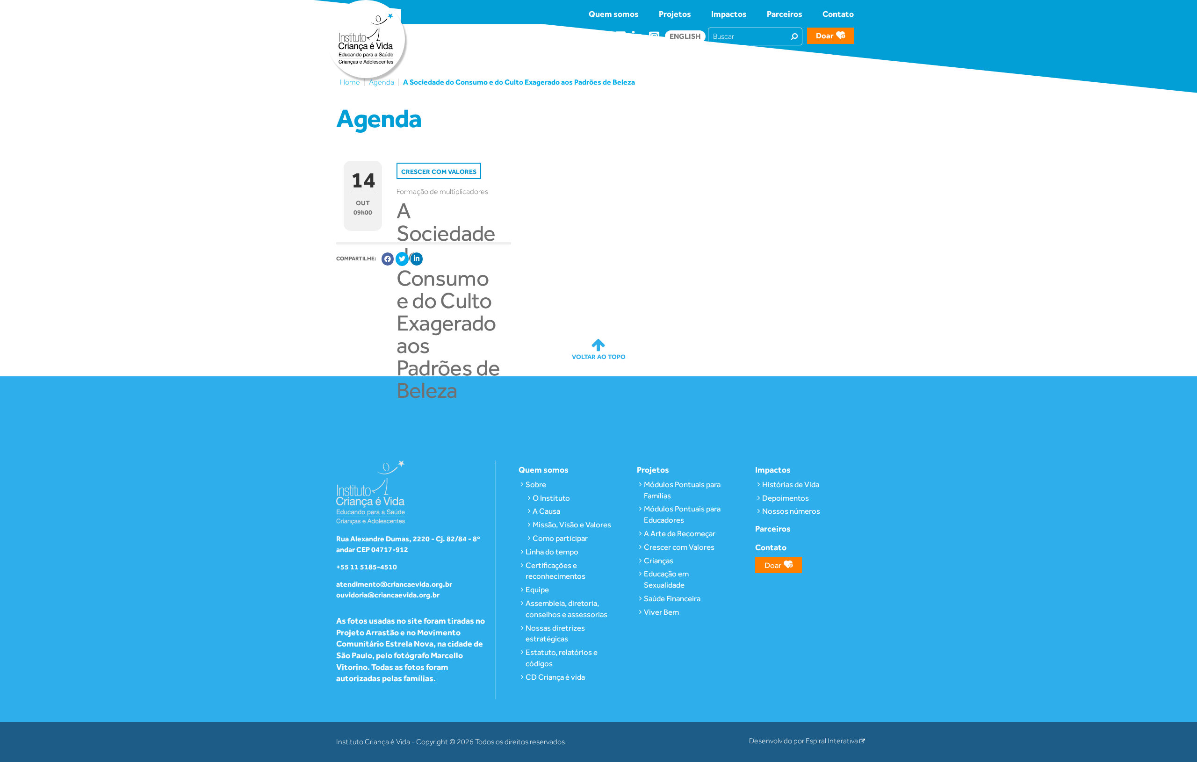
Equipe (537, 589)
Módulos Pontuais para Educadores (682, 514)
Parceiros (784, 14)
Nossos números (791, 511)
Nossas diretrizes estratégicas (555, 633)
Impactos (729, 14)
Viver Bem (661, 612)
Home (350, 82)
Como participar (560, 538)
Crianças (658, 560)
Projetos (675, 14)
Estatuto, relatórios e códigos (562, 657)
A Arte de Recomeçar (679, 533)
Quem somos (614, 14)
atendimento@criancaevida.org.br (394, 584)
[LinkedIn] (416, 259)
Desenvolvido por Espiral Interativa (804, 741)
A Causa (546, 511)
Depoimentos (785, 498)
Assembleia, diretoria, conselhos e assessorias (566, 608)
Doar (825, 35)
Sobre (536, 484)
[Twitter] (402, 259)
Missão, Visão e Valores (572, 524)
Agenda (381, 82)
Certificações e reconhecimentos (555, 571)
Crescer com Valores (679, 547)
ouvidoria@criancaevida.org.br (388, 594)
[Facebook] (387, 259)
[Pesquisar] (794, 36)
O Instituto (551, 498)
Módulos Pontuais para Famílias (682, 490)
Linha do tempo (552, 551)
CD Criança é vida (555, 677)
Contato (838, 14)
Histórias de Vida (790, 484)
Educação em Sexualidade (666, 579)
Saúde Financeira (672, 598)
